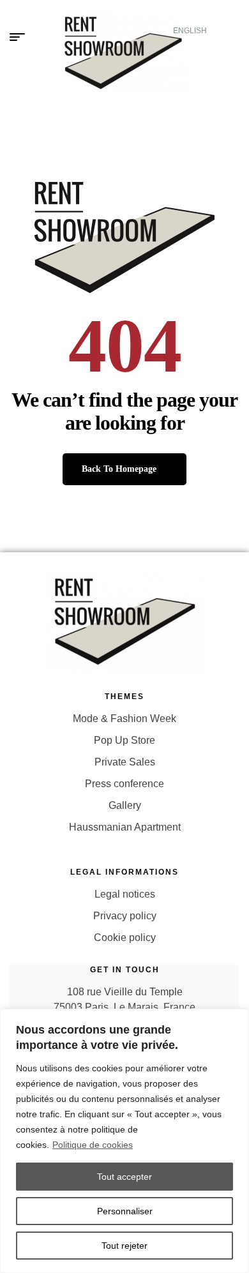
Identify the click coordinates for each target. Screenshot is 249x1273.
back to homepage (119, 469)
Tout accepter (124, 1176)
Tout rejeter (124, 1245)
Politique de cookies (92, 1145)
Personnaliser (125, 1211)
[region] (124, 1141)
